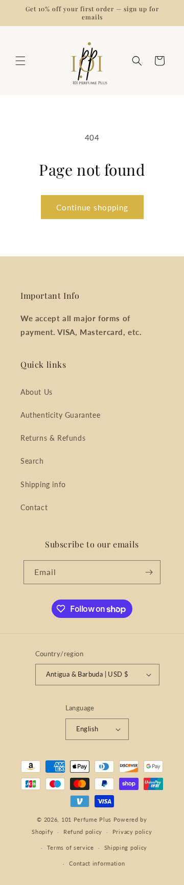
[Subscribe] (148, 572)
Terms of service (70, 847)
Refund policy (82, 831)
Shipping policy (126, 847)
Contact (34, 507)
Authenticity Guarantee (60, 415)
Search (32, 461)
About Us (36, 392)
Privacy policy (132, 831)
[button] (20, 61)
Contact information (97, 863)
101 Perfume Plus (86, 819)
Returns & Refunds (52, 438)
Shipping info (43, 484)
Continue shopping (92, 207)
